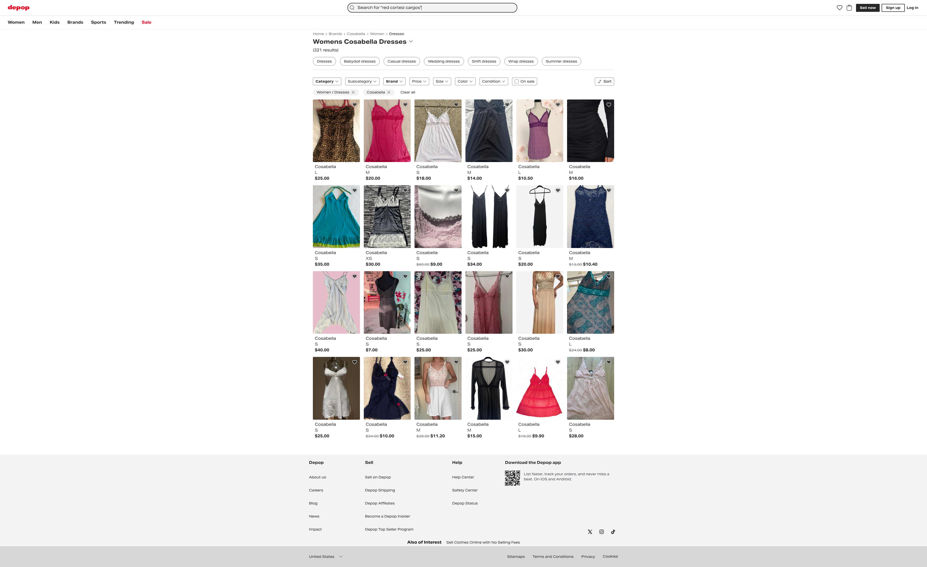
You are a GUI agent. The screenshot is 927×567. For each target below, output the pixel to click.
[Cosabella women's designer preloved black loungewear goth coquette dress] (489, 216)
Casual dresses (402, 61)
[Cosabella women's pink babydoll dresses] (438, 130)
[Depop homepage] (18, 8)
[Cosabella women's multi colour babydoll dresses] (336, 130)
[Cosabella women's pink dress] (387, 130)
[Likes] (839, 7)
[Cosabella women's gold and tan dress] (539, 302)
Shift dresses (484, 61)
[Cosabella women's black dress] (489, 130)
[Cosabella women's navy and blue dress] (387, 388)
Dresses (324, 61)
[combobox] (432, 8)
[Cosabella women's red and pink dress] (539, 388)
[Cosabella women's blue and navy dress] (590, 216)
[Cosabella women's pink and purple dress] (438, 216)
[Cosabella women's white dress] (336, 388)
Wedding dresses (444, 61)
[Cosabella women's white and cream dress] (336, 302)
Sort (607, 81)
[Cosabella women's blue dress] (590, 302)
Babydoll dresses (360, 61)
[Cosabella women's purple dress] (539, 130)
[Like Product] (354, 104)
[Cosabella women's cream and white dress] (438, 302)
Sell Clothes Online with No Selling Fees (483, 542)
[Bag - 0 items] (849, 7)
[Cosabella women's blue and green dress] (336, 216)
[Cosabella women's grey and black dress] (387, 216)
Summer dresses (561, 61)
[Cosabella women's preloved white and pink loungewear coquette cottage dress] (438, 388)
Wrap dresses (521, 61)
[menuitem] (16, 22)
